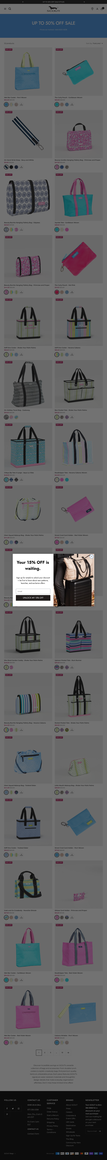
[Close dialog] (91, 556)
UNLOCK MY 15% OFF (33, 597)
